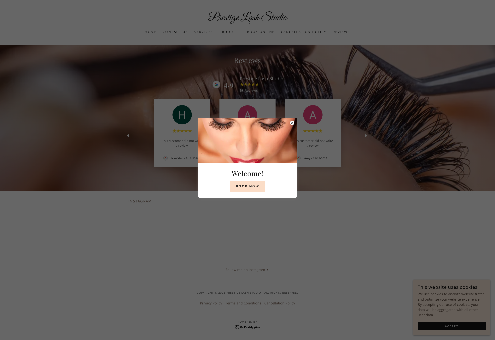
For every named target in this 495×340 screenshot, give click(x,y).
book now (247, 186)
